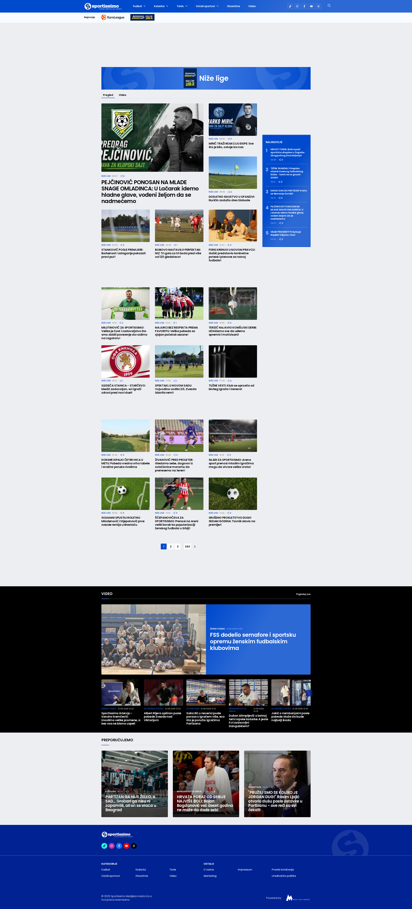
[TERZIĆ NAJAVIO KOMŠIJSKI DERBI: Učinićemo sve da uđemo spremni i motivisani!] (233, 303)
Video (252, 6)
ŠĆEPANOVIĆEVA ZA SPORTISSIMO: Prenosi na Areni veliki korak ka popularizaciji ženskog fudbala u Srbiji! (176, 523)
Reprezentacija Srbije (237, 709)
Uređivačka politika (284, 875)
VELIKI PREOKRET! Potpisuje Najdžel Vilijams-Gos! (286, 233)
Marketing (210, 875)
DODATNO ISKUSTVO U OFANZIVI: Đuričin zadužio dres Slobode (232, 198)
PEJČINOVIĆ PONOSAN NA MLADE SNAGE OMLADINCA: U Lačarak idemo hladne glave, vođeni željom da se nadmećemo (150, 191)
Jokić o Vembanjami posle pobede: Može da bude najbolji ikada (290, 716)
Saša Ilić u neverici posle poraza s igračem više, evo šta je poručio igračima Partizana (205, 718)
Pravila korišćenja (283, 869)
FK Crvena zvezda (154, 708)
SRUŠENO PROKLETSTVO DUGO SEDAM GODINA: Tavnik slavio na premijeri (232, 521)
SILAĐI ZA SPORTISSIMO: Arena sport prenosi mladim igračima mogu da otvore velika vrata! (231, 463)
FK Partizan (192, 708)
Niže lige (106, 176)
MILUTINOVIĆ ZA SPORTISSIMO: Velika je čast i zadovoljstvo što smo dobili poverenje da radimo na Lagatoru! (124, 333)
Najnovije (89, 17)
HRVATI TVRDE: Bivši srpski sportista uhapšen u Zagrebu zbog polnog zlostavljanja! (287, 152)
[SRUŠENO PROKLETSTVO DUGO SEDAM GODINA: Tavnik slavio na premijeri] (233, 494)
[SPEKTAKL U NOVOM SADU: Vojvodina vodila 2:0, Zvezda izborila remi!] (179, 361)
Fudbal (137, 6)
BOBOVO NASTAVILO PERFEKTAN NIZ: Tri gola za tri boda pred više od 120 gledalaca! (178, 253)
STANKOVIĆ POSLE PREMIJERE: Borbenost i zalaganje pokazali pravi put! (123, 253)
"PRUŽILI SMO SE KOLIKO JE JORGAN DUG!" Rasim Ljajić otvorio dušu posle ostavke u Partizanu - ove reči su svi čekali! (275, 801)
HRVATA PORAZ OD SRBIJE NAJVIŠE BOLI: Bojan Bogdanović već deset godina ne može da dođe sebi (205, 803)
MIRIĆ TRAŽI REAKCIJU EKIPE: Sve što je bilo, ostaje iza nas (231, 145)
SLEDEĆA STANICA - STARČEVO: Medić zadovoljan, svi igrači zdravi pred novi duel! (123, 389)
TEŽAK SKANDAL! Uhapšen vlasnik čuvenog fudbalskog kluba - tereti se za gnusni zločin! (287, 173)
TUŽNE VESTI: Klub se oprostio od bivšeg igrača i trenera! (231, 387)
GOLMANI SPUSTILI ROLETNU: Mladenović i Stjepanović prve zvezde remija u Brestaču (123, 521)
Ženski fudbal (217, 629)
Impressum (245, 869)
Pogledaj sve (303, 594)
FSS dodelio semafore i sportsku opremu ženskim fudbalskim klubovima (253, 641)
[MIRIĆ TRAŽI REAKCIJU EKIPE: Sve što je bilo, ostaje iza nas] (233, 119)
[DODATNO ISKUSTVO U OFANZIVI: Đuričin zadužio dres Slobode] (233, 172)
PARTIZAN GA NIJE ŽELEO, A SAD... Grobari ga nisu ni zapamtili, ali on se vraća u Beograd (130, 803)
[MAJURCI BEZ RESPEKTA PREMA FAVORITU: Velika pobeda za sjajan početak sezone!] (179, 303)
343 (187, 546)
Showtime (233, 6)
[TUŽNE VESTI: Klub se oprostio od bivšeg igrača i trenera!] (233, 361)
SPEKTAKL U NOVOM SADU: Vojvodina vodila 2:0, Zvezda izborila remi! (175, 389)
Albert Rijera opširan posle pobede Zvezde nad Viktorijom (162, 716)
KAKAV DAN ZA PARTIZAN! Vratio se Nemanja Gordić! (289, 192)
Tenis (180, 6)
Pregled (108, 95)
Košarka (159, 6)
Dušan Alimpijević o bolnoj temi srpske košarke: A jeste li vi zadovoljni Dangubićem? (248, 721)
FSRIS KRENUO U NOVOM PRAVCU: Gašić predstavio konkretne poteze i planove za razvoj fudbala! (232, 255)
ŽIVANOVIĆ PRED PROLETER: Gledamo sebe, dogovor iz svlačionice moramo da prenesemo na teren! (174, 465)
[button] (309, 693)
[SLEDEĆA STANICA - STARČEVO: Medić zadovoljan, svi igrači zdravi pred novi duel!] (125, 361)
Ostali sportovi (205, 6)
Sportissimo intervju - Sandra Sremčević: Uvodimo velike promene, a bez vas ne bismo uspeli (120, 718)
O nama (209, 869)
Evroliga (110, 791)
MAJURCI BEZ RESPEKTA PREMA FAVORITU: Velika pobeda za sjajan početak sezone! (176, 331)
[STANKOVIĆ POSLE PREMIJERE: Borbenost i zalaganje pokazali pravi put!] (125, 226)
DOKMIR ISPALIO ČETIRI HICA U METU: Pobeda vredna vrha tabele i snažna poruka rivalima (125, 463)
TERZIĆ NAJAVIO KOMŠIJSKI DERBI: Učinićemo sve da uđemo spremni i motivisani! (233, 331)
